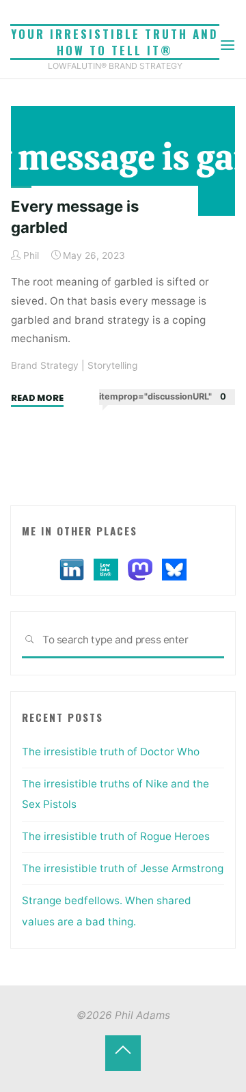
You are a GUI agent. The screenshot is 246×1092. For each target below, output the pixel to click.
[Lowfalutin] (106, 569)
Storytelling (112, 365)
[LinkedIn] (71, 569)
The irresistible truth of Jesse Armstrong (122, 868)
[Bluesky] (174, 569)
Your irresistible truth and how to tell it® (115, 42)
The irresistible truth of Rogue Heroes (116, 836)
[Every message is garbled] (123, 161)
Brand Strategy (45, 365)
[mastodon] (140, 569)
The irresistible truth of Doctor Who (111, 751)
